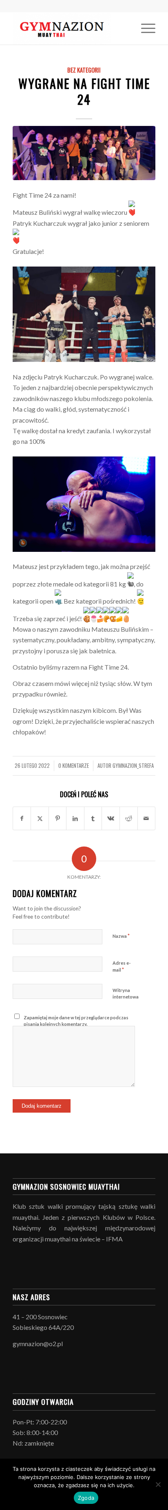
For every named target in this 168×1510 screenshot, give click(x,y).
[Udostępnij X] (40, 818)
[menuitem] (144, 28)
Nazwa (121, 935)
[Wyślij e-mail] (146, 818)
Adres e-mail (121, 966)
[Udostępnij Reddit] (128, 818)
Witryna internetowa (126, 994)
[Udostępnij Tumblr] (93, 818)
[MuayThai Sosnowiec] (70, 28)
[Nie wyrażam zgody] (158, 1484)
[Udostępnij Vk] (110, 818)
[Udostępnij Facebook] (22, 818)
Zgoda (86, 1498)
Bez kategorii (84, 70)
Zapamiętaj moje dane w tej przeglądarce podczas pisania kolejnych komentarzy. (76, 1021)
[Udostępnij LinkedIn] (75, 818)
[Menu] (144, 28)
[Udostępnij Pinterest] (57, 818)
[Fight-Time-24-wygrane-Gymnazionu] (84, 153)
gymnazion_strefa (133, 765)
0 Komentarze (73, 765)
